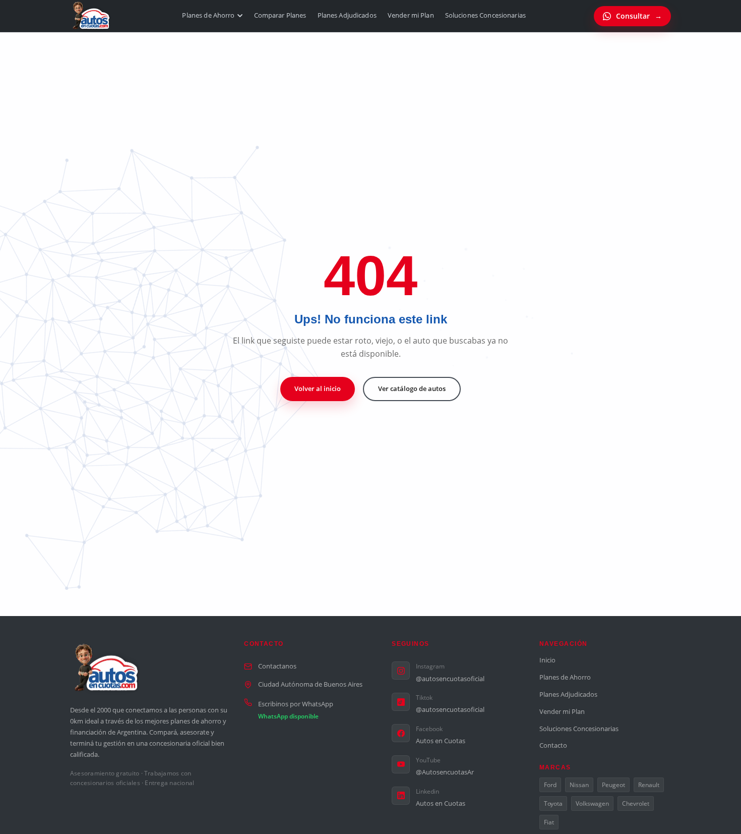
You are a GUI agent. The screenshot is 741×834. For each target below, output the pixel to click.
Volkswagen (592, 803)
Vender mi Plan (411, 15)
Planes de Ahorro (208, 15)
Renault (648, 785)
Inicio (547, 659)
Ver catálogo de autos (412, 388)
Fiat (549, 822)
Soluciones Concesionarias (485, 15)
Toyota (553, 803)
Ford (550, 785)
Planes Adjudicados (347, 15)
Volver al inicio (317, 388)
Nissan (579, 785)
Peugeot (613, 785)
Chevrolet (635, 803)
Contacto (553, 745)
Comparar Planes (280, 15)
